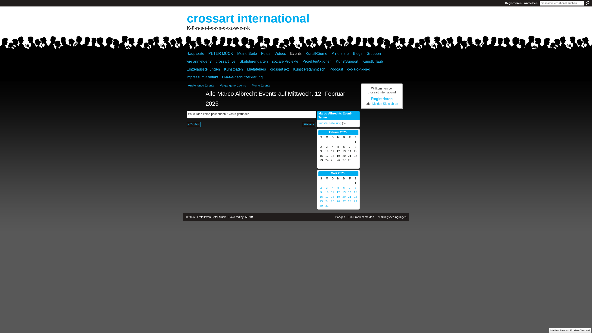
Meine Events (261, 85)
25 (332, 201)
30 (321, 205)
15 (355, 192)
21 (349, 196)
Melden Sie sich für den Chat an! (570, 330)
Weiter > (309, 124)
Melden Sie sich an (385, 103)
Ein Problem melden (361, 217)
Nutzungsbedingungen (392, 217)
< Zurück (193, 124)
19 (338, 196)
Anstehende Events (201, 85)
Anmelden (530, 3)
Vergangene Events (233, 85)
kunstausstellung (329, 123)
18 (332, 196)
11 (332, 192)
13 (344, 192)
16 (321, 196)
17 (327, 196)
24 (327, 201)
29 (355, 201)
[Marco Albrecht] (195, 102)
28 (349, 201)
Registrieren (513, 3)
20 (344, 196)
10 (327, 192)
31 (327, 205)
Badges (340, 217)
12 (338, 192)
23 (321, 201)
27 (344, 201)
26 (338, 201)
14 (349, 192)
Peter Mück (219, 217)
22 (355, 196)
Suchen (587, 3)
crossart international (248, 18)
